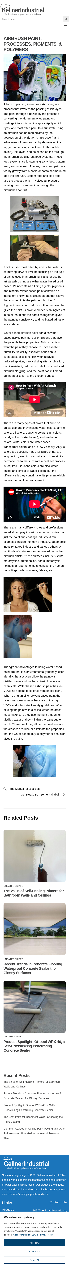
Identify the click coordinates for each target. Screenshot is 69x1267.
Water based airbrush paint (21, 332)
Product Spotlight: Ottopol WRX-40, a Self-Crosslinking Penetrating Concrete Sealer (34, 1046)
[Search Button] (66, 48)
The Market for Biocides (24, 788)
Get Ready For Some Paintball (40, 794)
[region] (34, 1239)
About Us (8, 1209)
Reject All (34, 1260)
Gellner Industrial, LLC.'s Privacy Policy (33, 1234)
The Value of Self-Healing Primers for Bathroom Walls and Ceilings (34, 893)
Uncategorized (13, 886)
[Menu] (67, 53)
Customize (34, 1251)
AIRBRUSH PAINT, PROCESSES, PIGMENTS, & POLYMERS (33, 44)
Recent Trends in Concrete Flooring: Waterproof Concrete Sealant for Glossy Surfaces (33, 968)
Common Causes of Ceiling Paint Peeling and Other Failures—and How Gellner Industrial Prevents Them (34, 1133)
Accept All (34, 1242)
